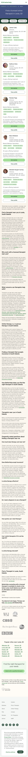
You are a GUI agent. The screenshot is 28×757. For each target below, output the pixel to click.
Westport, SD (5, 654)
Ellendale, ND (18, 649)
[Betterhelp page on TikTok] (11, 725)
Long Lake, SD (6, 647)
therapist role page (17, 277)
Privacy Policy (7, 737)
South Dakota (13, 6)
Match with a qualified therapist (14, 671)
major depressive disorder (13, 312)
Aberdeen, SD (19, 652)
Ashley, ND (18, 654)
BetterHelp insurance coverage (12, 477)
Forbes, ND (5, 649)
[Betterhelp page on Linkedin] (18, 725)
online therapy (5, 238)
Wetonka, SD (5, 645)
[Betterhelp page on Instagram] (7, 725)
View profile (14, 58)
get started (22, 407)
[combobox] (5, 20)
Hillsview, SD (18, 656)
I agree (20, 752)
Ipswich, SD (5, 652)
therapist (16, 247)
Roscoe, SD (18, 645)
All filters (21, 21)
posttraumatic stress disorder (9, 313)
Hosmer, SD (18, 647)
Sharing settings (10, 752)
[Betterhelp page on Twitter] (14, 725)
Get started (14, 54)
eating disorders (20, 315)
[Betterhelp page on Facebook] (3, 725)
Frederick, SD (5, 656)
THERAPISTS (3, 6)
